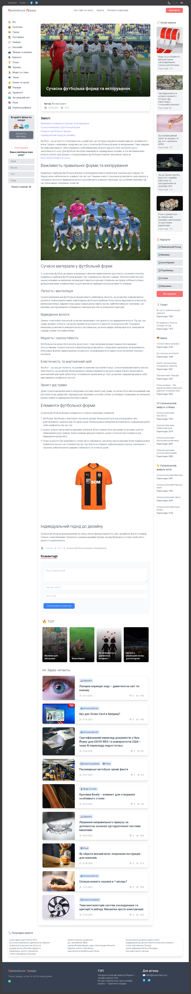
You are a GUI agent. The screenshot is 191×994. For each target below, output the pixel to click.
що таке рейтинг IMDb (77, 943)
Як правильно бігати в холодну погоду (167, 324)
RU (176, 3)
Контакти (174, 10)
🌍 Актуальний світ (89, 708)
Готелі (22, 2)
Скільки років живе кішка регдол (168, 508)
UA (181, 3)
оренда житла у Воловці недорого (25, 948)
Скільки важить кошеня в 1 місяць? (103, 881)
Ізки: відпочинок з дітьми (137, 951)
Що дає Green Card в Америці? (99, 714)
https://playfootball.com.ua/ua (55, 158)
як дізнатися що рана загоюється (25, 945)
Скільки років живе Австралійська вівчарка (168, 439)
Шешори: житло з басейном (80, 948)
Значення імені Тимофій (168, 375)
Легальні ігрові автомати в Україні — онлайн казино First (116, 976)
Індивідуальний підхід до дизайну (58, 135)
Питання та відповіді (117, 10)
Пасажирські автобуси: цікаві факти (103, 769)
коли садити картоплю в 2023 (23, 940)
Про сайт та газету (83, 10)
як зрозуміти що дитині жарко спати (142, 940)
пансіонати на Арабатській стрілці (83, 951)
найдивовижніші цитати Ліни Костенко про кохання (149, 943)
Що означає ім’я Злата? (168, 353)
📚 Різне (106, 764)
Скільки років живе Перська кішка (169, 486)
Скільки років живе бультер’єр (165, 414)
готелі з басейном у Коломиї (22, 954)
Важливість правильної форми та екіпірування (65, 123)
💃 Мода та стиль (88, 789)
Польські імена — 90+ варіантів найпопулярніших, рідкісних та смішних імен (169, 388)
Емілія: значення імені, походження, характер (167, 364)
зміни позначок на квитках (80, 940)
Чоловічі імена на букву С (168, 344)
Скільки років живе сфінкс (169, 497)
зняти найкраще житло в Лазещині (142, 948)
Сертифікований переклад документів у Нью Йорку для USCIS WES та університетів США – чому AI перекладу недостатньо (110, 741)
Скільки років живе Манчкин (170, 475)
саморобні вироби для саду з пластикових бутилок (91, 945)
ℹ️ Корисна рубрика (89, 764)
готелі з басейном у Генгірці (138, 945)
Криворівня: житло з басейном (23, 951)
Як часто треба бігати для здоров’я (168, 311)
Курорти (12, 2)
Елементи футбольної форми (56, 131)
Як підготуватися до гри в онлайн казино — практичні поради (115, 982)
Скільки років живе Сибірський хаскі (165, 426)
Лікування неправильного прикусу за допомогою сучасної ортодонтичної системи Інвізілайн (110, 826)
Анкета (100, 10)
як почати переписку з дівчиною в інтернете (29, 943)
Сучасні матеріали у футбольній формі (60, 127)
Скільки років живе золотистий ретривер (167, 451)
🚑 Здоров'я (86, 681)
